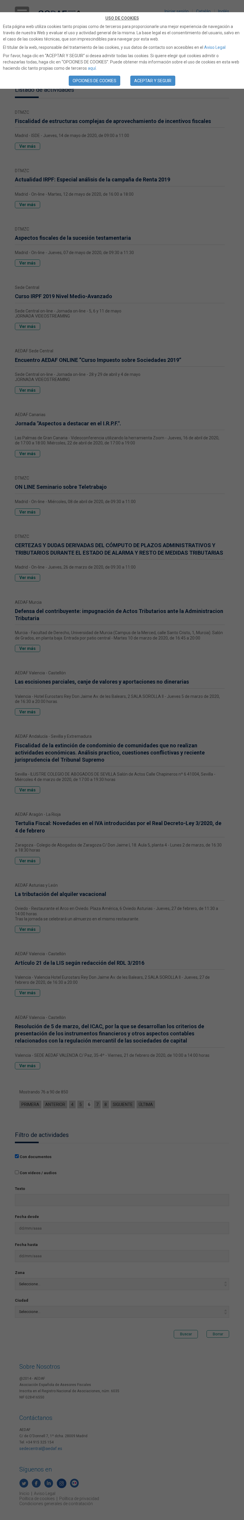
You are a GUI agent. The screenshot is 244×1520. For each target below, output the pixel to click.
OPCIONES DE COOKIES (94, 80)
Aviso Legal (215, 47)
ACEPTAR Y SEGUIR (152, 80)
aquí (92, 68)
